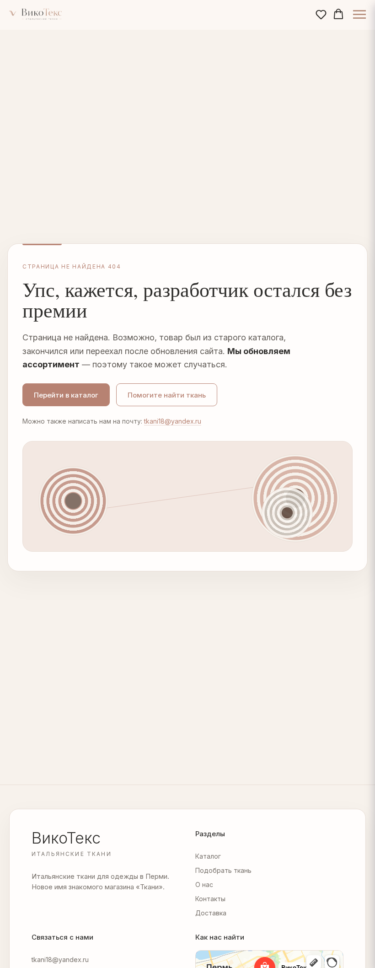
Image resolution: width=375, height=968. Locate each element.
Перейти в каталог (66, 395)
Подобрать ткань (223, 870)
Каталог (208, 856)
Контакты (210, 899)
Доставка (210, 913)
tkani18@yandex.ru (172, 421)
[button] (321, 14)
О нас (204, 884)
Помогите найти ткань (167, 395)
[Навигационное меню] (359, 14)
